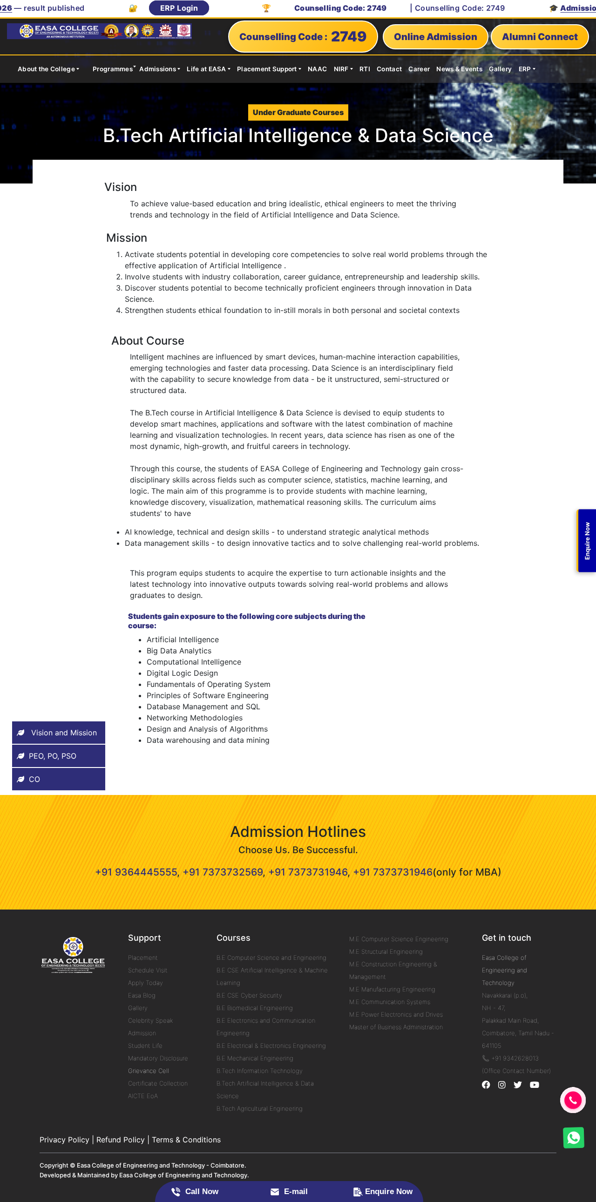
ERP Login (152, 8)
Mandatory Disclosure (158, 1058)
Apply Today (145, 982)
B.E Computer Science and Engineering (271, 957)
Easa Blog (142, 995)
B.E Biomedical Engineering (255, 1008)
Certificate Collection (158, 1083)
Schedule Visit (148, 970)
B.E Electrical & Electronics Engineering (271, 1045)
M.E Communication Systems (389, 1001)
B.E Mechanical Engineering (255, 1058)
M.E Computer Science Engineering (398, 939)
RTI (364, 69)
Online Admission (435, 36)
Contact (389, 69)
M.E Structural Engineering (386, 951)
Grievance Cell (148, 1070)
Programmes (113, 69)
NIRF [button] (341, 69)
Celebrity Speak (150, 1020)
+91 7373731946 (307, 872)
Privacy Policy (64, 1139)
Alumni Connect (540, 36)
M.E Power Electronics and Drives (396, 1014)
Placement (143, 957)
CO (34, 779)
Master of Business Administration (396, 1027)
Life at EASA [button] (206, 69)
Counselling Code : (303, 36)
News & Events (459, 69)
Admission (142, 1033)
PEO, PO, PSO (52, 756)
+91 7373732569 (223, 872)
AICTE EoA (143, 1096)
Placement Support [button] (267, 69)
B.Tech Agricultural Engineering (260, 1108)
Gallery (500, 69)
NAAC (317, 69)
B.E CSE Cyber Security (249, 995)
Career (419, 69)
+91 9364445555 (136, 872)
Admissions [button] (157, 69)
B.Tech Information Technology (260, 1070)
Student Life (145, 1045)
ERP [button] (525, 69)
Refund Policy (120, 1139)
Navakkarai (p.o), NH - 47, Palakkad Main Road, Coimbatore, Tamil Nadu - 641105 (518, 1020)
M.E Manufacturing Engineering (392, 989)
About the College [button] (46, 69)
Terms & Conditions (186, 1139)
